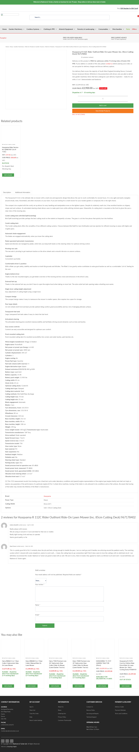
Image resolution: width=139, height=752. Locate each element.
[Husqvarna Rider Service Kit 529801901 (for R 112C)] (10, 127)
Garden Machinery (15, 29)
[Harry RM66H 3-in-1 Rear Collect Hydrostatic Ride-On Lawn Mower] (10, 641)
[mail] (10, 8)
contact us (109, 64)
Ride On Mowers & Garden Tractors (34, 46)
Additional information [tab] (22, 192)
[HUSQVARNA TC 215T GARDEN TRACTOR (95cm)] (104, 641)
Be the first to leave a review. (8, 144)
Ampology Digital (11, 746)
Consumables (103, 29)
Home (4, 29)
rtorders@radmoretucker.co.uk (10, 731)
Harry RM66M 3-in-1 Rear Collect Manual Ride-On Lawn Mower (34, 663)
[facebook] (1, 8)
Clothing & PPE (49, 29)
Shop (11, 46)
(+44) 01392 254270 (7, 725)
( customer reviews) (87, 57)
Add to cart (103, 105)
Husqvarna (47, 496)
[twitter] (4, 8)
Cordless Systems (33, 29)
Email (37, 615)
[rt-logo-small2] (10, 14)
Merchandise (117, 29)
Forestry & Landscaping (85, 29)
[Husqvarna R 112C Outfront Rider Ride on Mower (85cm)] (36, 79)
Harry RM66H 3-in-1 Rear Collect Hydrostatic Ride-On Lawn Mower (10, 663)
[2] (137, 17)
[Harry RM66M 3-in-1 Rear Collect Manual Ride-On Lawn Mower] (34, 641)
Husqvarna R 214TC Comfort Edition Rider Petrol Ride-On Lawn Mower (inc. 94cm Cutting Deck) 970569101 (128, 665)
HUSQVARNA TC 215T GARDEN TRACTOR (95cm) (103, 663)
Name (37, 605)
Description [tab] (7, 192)
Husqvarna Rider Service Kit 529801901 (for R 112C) (10, 150)
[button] (102, 111)
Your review (39, 584)
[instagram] (7, 8)
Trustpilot (3, 38)
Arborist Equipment (66, 29)
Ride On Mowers (49, 46)
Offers (134, 29)
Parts (128, 29)
